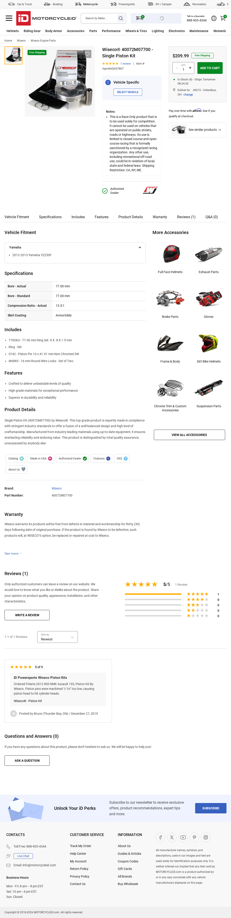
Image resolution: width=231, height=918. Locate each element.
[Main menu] (9, 18)
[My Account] (213, 18)
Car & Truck (24, 4)
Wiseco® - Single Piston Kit (14, 55)
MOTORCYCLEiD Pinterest (194, 837)
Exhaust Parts (209, 272)
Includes (78, 217)
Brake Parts (170, 316)
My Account (78, 861)
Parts (93, 31)
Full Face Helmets (170, 272)
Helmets (13, 31)
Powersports (127, 4)
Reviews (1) (186, 217)
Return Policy (79, 869)
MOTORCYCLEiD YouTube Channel (183, 837)
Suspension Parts (208, 406)
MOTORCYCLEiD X (172, 837)
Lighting (158, 31)
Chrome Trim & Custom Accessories (170, 408)
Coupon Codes (128, 861)
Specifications (50, 217)
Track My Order (80, 846)
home (8, 40)
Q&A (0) (212, 217)
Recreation (199, 4)
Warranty (160, 217)
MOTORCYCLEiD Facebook (160, 837)
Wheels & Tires (136, 31)
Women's (219, 31)
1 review (125, 63)
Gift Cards (125, 869)
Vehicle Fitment (17, 217)
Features (102, 217)
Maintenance (198, 31)
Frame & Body (170, 361)
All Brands (125, 876)
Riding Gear (32, 31)
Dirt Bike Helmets (209, 361)
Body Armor (53, 31)
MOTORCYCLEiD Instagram (205, 837)
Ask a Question (27, 760)
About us (16, 469)
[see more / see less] (13, 553)
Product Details (130, 217)
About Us (124, 846)
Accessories (75, 31)
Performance (111, 31)
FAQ (121, 458)
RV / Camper (164, 4)
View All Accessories (189, 435)
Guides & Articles (129, 853)
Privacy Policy (79, 876)
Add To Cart (210, 68)
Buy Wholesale (128, 884)
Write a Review (27, 615)
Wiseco (21, 40)
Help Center (78, 853)
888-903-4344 (197, 20)
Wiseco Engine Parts (43, 40)
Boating (57, 4)
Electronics (177, 31)
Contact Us (77, 884)
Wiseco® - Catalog (15, 458)
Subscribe (210, 808)
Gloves (208, 316)
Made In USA (40, 458)
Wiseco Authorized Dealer (72, 458)
